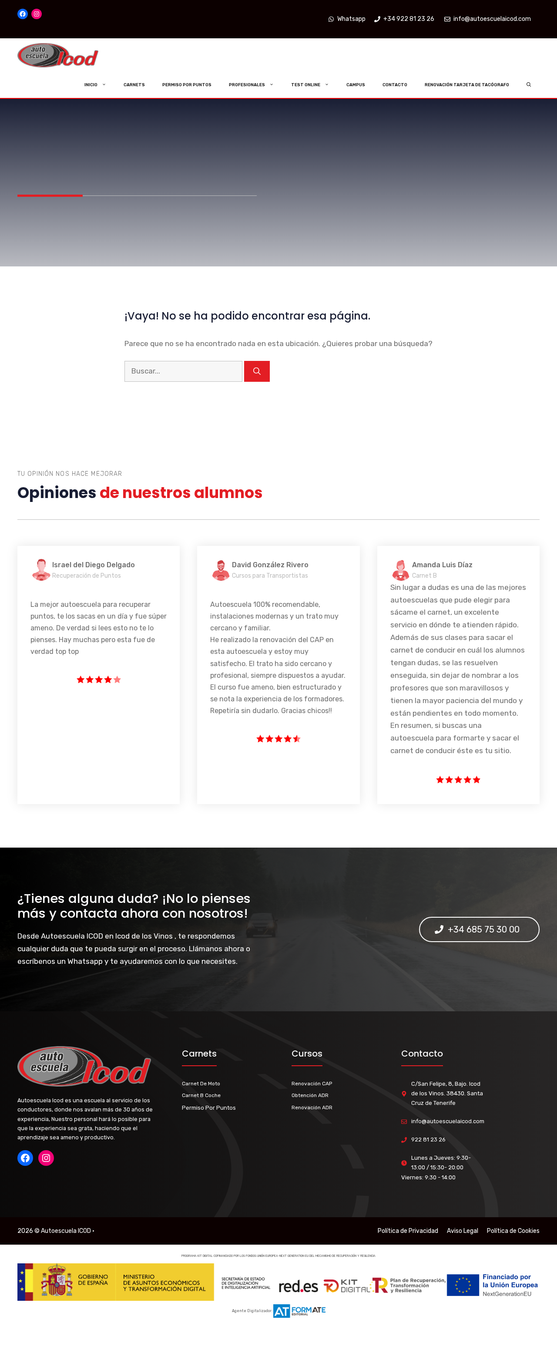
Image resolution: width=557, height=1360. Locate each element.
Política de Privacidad (408, 1231)
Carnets (134, 85)
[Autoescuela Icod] (75, 55)
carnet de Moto (201, 1084)
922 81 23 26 (428, 1139)
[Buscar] (257, 371)
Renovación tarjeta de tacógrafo (467, 85)
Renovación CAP (312, 1084)
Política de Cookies (513, 1231)
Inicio (90, 85)
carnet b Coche (201, 1095)
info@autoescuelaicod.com (447, 1121)
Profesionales (247, 85)
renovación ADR (312, 1107)
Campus (355, 85)
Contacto (395, 85)
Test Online (305, 85)
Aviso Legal (462, 1231)
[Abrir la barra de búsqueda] (529, 85)
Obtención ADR (310, 1095)
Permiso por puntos (186, 85)
